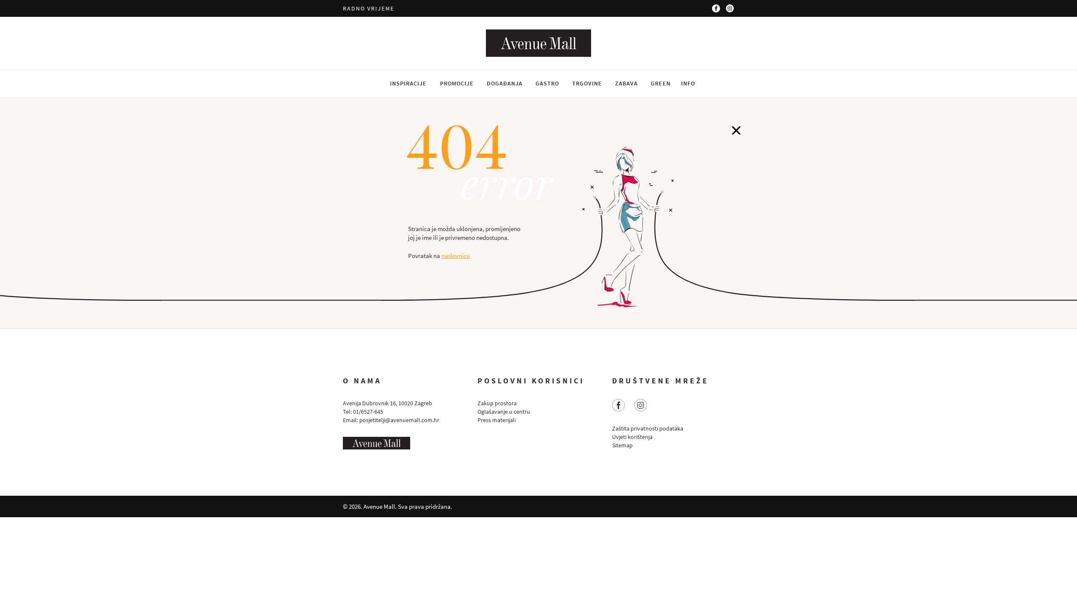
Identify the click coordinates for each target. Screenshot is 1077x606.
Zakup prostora (497, 403)
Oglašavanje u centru (503, 411)
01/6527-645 (368, 411)
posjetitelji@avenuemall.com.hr (399, 420)
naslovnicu (455, 256)
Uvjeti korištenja (632, 437)
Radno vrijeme (368, 8)
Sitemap (622, 445)
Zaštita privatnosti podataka (647, 428)
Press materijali (496, 420)
